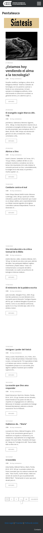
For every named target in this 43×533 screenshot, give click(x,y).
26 (26, 499)
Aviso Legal (9, 523)
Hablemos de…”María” (16, 424)
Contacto (37, 529)
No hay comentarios (16, 79)
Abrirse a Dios (12, 151)
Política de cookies (31, 523)
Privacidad (19, 523)
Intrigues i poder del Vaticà (18, 349)
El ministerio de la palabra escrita (21, 287)
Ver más (11, 101)
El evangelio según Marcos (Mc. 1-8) (20, 114)
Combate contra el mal (16, 187)
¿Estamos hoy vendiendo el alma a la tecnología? (20, 71)
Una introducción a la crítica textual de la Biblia (19, 250)
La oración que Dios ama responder (17, 386)
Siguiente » (29, 500)
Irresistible (11, 459)
